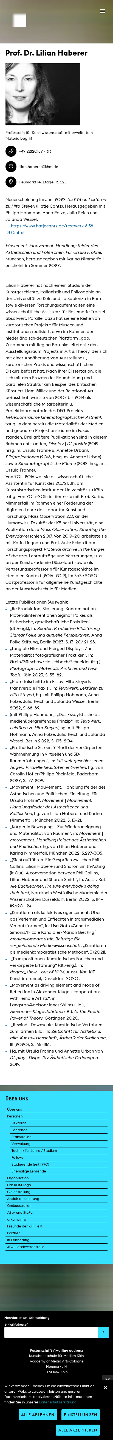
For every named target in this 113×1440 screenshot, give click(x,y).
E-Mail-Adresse (16, 1324)
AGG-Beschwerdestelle (25, 1247)
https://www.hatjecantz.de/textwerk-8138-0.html (53, 229)
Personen (15, 1116)
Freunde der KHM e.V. (25, 1226)
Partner (13, 1233)
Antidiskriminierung (23, 1199)
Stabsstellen (22, 1137)
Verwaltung (21, 1144)
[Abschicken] (103, 1332)
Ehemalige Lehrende (29, 1171)
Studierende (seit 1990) (30, 1164)
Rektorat (19, 1123)
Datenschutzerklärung (58, 1402)
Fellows (17, 1157)
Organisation (18, 1178)
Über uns (14, 1109)
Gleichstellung (18, 1192)
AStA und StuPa (20, 1212)
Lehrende (20, 1130)
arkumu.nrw (16, 1219)
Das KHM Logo (19, 1185)
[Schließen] (105, 1387)
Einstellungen (80, 1414)
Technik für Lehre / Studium (34, 1151)
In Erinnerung (18, 1240)
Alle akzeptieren (77, 1430)
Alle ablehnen (38, 1414)
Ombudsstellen (19, 1206)
